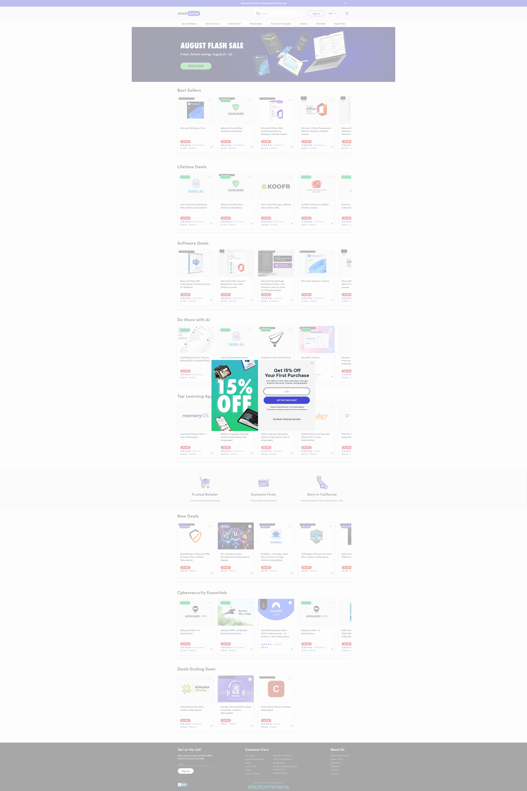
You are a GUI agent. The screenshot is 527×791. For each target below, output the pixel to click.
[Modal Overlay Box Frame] (263, 395)
